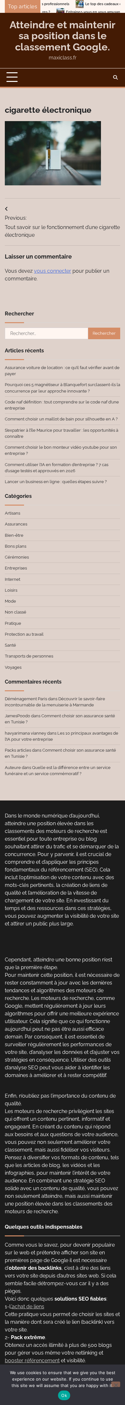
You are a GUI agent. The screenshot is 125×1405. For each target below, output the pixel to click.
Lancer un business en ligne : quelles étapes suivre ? (56, 481)
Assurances (16, 524)
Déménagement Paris (26, 698)
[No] (115, 1384)
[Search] (115, 77)
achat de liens (28, 1306)
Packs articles (18, 750)
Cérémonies (17, 557)
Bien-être (14, 535)
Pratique (13, 623)
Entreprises (16, 568)
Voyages (13, 667)
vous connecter (52, 271)
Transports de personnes (29, 656)
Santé (10, 645)
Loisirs (11, 590)
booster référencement (32, 1360)
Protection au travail (24, 634)
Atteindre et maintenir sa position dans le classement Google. (62, 36)
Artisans (12, 513)
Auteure (13, 767)
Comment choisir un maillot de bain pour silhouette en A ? (61, 419)
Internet (12, 579)
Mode (10, 601)
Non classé (15, 612)
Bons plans (15, 546)
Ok (64, 1395)
